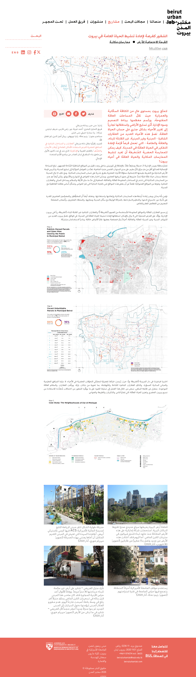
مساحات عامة (155, 48)
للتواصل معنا (160, 646)
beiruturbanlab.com (133, 661)
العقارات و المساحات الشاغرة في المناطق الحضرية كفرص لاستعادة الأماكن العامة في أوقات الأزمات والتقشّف (73, 147)
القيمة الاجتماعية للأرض (152, 41)
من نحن (171, 21)
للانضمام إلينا (160, 651)
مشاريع (113, 21)
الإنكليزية (74, 151)
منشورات (96, 21)
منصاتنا (155, 21)
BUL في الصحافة (156, 655)
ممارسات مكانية (119, 41)
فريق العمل (76, 21)
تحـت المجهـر (52, 21)
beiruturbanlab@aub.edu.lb (129, 657)
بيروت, (164, 48)
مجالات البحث (134, 21)
